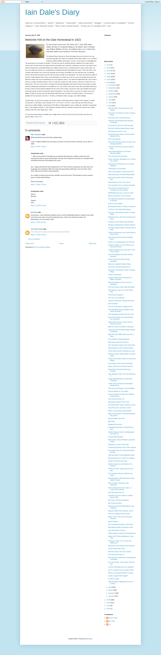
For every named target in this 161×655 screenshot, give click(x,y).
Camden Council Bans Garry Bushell (120, 222)
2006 (109, 82)
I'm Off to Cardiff (113, 579)
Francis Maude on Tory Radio (118, 391)
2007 (109, 79)
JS (110, 624)
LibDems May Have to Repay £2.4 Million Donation (120, 278)
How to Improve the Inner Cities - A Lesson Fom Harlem (120, 488)
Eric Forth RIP (113, 304)
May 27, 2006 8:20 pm (38, 222)
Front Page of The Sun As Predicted (120, 363)
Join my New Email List (116, 399)
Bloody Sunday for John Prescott (119, 196)
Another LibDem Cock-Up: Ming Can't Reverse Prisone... (121, 246)
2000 (109, 609)
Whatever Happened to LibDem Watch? (121, 225)
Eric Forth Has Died (115, 503)
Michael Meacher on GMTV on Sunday (121, 458)
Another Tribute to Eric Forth (117, 461)
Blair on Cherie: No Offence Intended (120, 327)
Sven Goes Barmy (114, 139)
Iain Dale (34, 212)
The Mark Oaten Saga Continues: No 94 (121, 405)
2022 (109, 65)
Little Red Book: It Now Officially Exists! (121, 455)
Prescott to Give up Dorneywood (119, 118)
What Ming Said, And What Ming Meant (121, 174)
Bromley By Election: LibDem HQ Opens (122, 206)
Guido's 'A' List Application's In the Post (121, 242)
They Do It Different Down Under (119, 514)
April (110, 587)
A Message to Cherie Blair (117, 169)
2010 (109, 71)
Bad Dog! (111, 421)
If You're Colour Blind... (116, 204)
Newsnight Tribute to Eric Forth (118, 402)
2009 (109, 74)
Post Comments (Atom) (42, 247)
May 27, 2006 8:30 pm (38, 235)
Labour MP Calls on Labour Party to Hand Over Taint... (120, 323)
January (111, 596)
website (84, 49)
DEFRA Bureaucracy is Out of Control (121, 193)
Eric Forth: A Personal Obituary (118, 500)
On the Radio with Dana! (116, 549)
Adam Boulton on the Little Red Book (120, 348)
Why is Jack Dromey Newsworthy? (120, 411)
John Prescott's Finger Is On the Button (121, 388)
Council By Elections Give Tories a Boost (122, 447)
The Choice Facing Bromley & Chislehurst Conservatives (118, 189)
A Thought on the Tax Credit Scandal (120, 125)
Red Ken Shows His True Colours (119, 552)
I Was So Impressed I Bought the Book (121, 301)
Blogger (89, 639)
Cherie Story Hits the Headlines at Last (121, 351)
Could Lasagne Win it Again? (118, 576)
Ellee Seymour (36, 134)
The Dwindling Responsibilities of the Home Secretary (121, 310)
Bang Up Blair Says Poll (116, 418)
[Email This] (53, 123)
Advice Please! (113, 521)
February (111, 593)
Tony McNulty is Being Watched (119, 339)
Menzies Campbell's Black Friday (119, 264)
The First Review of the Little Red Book (121, 287)
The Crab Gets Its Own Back (117, 156)
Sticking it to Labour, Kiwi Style (118, 444)
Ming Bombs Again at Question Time (120, 527)
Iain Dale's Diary (52, 12)
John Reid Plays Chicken (116, 530)
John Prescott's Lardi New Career (119, 408)
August (111, 97)
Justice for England (114, 275)
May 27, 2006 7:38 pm (38, 147)
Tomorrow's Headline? (116, 295)
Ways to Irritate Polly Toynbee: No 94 (120, 511)
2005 (109, 600)
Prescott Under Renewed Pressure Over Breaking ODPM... (122, 143)
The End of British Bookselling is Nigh (121, 128)
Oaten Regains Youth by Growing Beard (121, 533)
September (112, 94)
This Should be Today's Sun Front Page (121, 345)
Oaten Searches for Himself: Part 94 (120, 366)
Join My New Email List (116, 492)
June (110, 103)
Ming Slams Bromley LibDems (118, 342)
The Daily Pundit (36, 229)
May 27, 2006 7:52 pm (38, 184)
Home (61, 243)
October (111, 91)
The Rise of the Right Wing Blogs (119, 209)
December (112, 85)
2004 (109, 603)
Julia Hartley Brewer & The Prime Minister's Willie (119, 152)
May (110, 106)
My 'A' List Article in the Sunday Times (121, 570)
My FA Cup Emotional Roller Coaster (120, 573)
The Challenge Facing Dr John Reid (120, 524)
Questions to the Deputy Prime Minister (121, 546)
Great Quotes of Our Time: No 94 (119, 182)
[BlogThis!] (56, 123)
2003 (109, 606)
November (112, 88)
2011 (109, 68)
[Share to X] (58, 123)
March (110, 590)
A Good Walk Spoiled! (115, 437)
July (110, 100)
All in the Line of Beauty (116, 298)
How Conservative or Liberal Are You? (121, 172)
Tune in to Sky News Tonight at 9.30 (120, 306)
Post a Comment (34, 239)
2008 (109, 77)
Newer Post (30, 243)
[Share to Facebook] (61, 123)
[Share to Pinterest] (63, 123)
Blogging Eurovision (115, 424)
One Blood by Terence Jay (117, 131)
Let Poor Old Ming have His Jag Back (121, 567)
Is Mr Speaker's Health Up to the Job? (121, 314)
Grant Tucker (113, 618)
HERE (40, 116)
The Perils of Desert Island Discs (119, 267)
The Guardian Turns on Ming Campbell (121, 185)
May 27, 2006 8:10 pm (38, 205)
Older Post (92, 243)
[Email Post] (49, 123)
